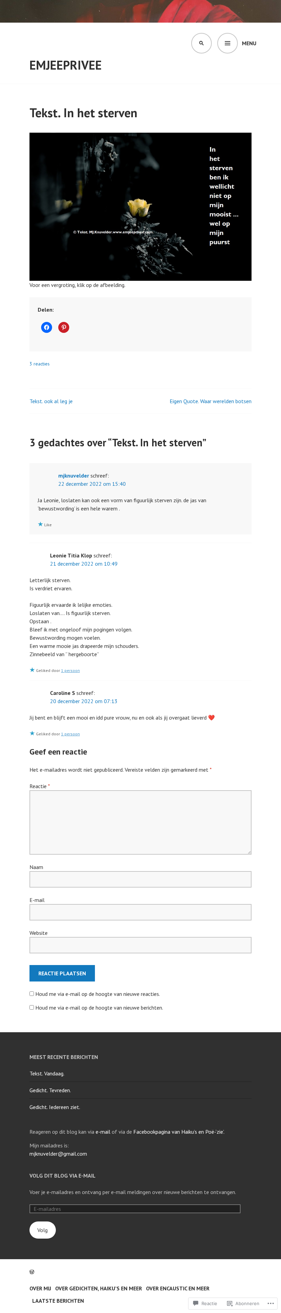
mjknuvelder (73, 475)
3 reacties (39, 364)
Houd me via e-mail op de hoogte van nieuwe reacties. (97, 993)
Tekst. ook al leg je (51, 401)
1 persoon (70, 670)
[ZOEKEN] (201, 43)
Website (38, 932)
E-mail (37, 899)
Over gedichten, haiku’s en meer (98, 1288)
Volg (42, 1230)
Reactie (39, 786)
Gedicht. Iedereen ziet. (54, 1107)
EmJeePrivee (65, 65)
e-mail (103, 1131)
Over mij (40, 1288)
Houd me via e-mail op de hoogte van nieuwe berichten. (99, 1007)
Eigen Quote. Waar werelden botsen (211, 401)
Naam (36, 867)
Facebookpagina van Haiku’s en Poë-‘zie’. (178, 1131)
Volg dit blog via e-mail (62, 1175)
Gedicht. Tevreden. (50, 1090)
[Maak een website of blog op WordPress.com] (31, 1271)
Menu (249, 43)
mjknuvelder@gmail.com (58, 1153)
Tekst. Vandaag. (46, 1073)
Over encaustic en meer (177, 1288)
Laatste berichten (58, 1300)
